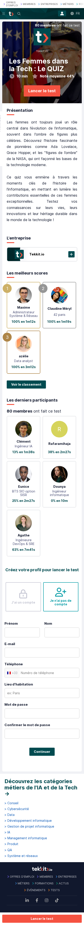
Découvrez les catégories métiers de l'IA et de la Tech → (40, 787)
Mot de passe (16, 704)
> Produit (11, 844)
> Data (9, 815)
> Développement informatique (28, 820)
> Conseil (11, 803)
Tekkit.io (36, 254)
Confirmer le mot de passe (27, 725)
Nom (48, 623)
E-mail (9, 644)
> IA (7, 832)
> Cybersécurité (16, 809)
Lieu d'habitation (18, 684)
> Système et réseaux (21, 856)
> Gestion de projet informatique (29, 826)
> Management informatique (25, 838)
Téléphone (13, 664)
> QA (8, 850)
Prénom (11, 623)
